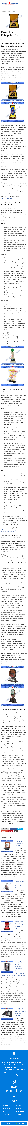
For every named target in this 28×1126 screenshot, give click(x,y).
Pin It (11, 831)
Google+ (5, 831)
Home (2, 9)
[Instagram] (11, 1090)
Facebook (13, 828)
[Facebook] (16, 1090)
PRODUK (7, 1108)
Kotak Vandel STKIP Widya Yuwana (19, 843)
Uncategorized (9, 9)
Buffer (15, 831)
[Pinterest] (21, 1090)
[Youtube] (7, 1090)
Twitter (20, 828)
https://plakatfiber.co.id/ (8, 198)
